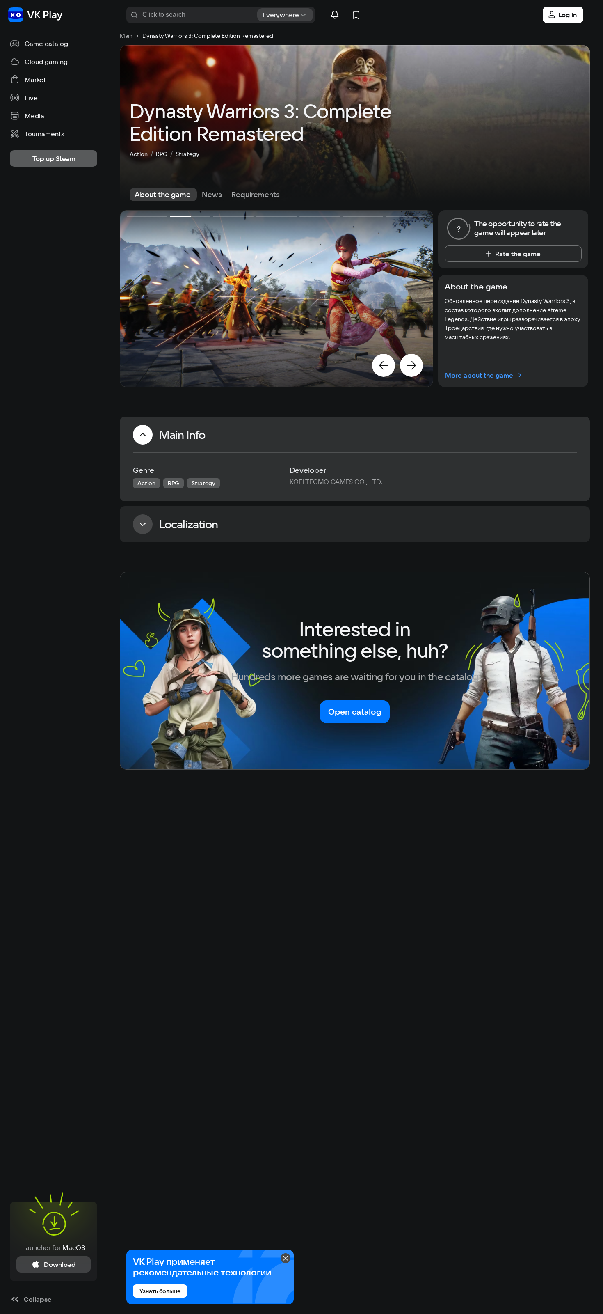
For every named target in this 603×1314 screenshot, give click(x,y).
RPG (161, 154)
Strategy (187, 154)
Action (139, 154)
